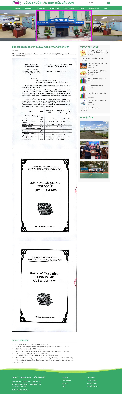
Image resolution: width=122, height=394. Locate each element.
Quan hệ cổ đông (69, 8)
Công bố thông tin (54, 8)
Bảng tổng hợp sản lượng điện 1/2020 (97, 101)
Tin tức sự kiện (41, 8)
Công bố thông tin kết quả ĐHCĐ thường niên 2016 (97, 64)
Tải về (105, 8)
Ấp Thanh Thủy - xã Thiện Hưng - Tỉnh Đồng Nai (26, 381)
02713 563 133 (36, 384)
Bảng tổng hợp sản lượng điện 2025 (97, 94)
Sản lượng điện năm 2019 (95, 85)
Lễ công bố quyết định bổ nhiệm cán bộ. (92, 58)
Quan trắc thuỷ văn (94, 8)
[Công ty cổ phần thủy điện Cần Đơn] (16, 3)
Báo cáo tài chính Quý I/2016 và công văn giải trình (97, 71)
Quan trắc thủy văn (92, 386)
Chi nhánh (81, 8)
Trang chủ (17, 8)
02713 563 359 (23, 384)
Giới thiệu (65, 377)
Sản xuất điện (28, 8)
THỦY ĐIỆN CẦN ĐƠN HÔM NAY (90, 108)
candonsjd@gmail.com (19, 386)
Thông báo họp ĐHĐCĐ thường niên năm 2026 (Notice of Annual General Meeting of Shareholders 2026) (98, 52)
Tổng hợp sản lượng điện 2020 (97, 78)
